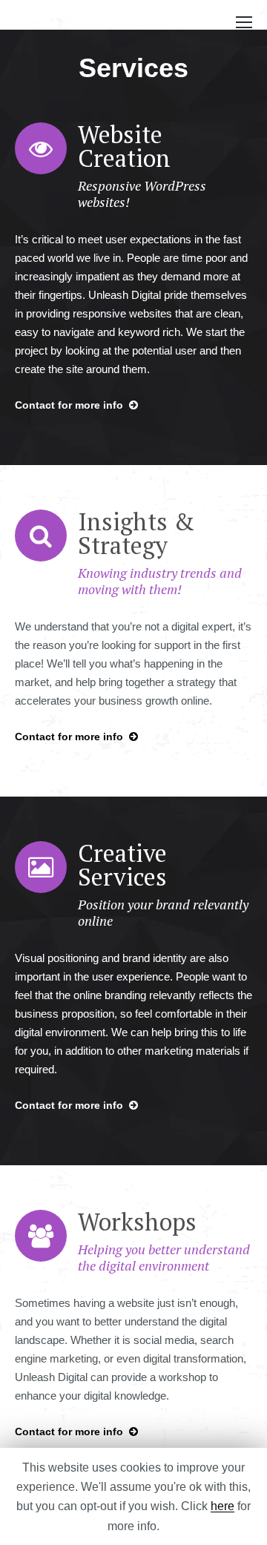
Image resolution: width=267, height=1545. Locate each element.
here (222, 1506)
